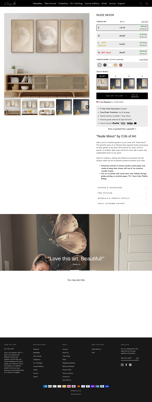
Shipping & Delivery (69, 363)
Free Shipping (105, 193)
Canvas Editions (92, 3)
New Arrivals (50, 3)
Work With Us (96, 349)
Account (65, 349)
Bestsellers (37, 3)
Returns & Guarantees (110, 187)
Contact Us (66, 377)
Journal (112, 3)
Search (35, 377)
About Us (66, 353)
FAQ (93, 353)
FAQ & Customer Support (111, 203)
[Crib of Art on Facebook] (126, 365)
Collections (63, 3)
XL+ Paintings (76, 3)
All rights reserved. (76, 394)
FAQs (64, 359)
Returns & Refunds (68, 366)
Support (121, 3)
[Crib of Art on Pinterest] (130, 365)
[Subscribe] (137, 358)
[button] (87, 107)
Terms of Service (68, 373)
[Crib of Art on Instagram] (122, 365)
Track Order (66, 356)
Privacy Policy (67, 370)
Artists (104, 3)
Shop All (36, 349)
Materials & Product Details (114, 198)
